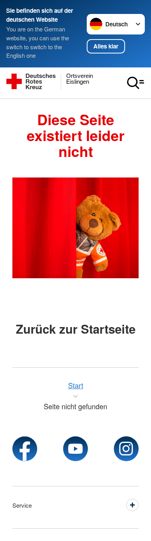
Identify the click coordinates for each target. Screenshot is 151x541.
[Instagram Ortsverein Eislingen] (126, 448)
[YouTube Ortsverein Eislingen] (75, 448)
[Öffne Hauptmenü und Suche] (135, 83)
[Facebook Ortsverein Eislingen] (24, 448)
